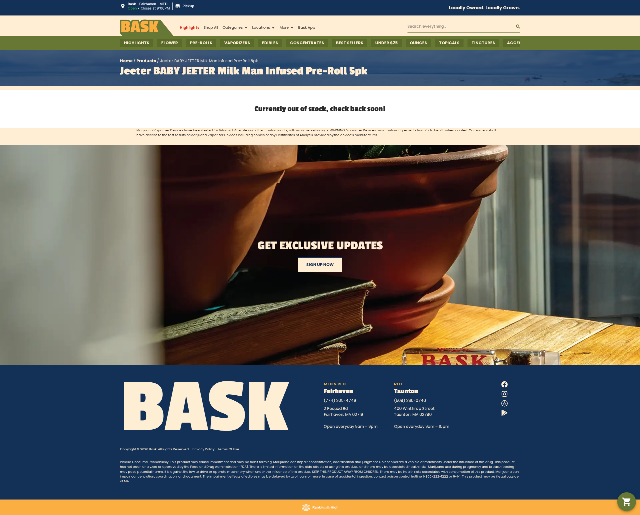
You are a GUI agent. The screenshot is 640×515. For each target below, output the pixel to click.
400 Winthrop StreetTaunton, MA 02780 (414, 411)
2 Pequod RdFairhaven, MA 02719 (343, 411)
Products (146, 61)
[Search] (514, 26)
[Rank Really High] (320, 507)
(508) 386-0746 (410, 400)
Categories (232, 27)
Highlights (189, 27)
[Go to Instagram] (504, 394)
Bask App (306, 27)
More (284, 27)
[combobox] (458, 26)
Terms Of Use (228, 449)
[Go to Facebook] (504, 384)
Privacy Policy (203, 449)
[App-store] (504, 403)
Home (126, 61)
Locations (261, 27)
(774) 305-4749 (340, 400)
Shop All (211, 27)
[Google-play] (504, 413)
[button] (158, 6)
